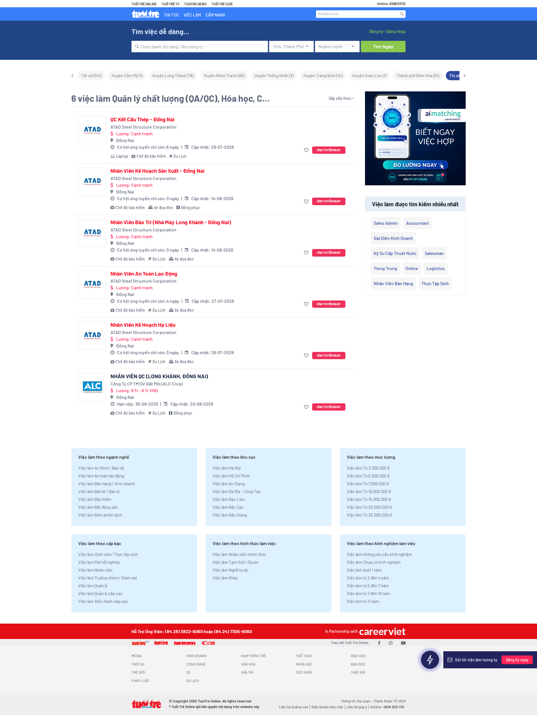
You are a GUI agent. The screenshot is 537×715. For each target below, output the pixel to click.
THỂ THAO (304, 656)
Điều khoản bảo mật (327, 707)
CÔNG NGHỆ (196, 664)
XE (188, 672)
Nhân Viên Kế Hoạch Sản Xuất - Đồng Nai (157, 171)
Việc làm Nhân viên (95, 569)
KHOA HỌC (304, 664)
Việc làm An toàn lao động (101, 475)
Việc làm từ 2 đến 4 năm (368, 577)
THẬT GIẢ (358, 672)
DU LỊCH (192, 680)
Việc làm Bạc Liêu (229, 499)
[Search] (402, 14)
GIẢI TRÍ (247, 672)
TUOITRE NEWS (195, 4)
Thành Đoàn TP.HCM (389, 701)
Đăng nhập (396, 31)
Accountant (417, 223)
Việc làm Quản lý (92, 585)
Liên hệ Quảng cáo (293, 707)
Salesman (434, 253)
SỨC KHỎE (304, 672)
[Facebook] (379, 642)
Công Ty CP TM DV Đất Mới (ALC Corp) (146, 383)
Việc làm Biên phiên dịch (100, 514)
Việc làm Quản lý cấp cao (100, 593)
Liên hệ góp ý (356, 707)
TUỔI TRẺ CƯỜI (221, 4)
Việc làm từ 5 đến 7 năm (368, 585)
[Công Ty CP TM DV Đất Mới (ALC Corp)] (92, 387)
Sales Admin (386, 223)
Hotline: (387, 707)
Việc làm (192, 14)
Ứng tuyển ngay (329, 150)
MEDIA (136, 656)
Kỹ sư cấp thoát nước (395, 253)
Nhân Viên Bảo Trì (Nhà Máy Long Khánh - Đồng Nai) (170, 222)
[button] (307, 150)
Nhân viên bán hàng (393, 283)
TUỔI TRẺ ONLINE (144, 4)
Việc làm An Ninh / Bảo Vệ (101, 467)
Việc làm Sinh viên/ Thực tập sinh (108, 554)
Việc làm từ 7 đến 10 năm (368, 593)
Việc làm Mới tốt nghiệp (99, 562)
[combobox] (199, 46)
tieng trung (385, 268)
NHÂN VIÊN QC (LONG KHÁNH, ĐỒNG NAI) (159, 376)
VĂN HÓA (248, 664)
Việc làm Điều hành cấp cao (103, 601)
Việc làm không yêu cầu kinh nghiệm (379, 554)
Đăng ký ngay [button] (517, 659)
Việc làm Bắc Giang (230, 514)
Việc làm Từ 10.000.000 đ (369, 491)
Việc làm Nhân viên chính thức (239, 554)
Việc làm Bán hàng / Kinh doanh (106, 483)
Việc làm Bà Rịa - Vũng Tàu (237, 491)
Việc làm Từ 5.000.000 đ (368, 475)
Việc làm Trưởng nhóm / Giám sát (107, 577)
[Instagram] (391, 642)
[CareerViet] (382, 631)
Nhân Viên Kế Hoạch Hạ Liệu (142, 325)
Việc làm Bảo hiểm (94, 499)
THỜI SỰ (137, 664)
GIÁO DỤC (358, 656)
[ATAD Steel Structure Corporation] (92, 130)
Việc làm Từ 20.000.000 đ (369, 507)
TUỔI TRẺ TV (170, 4)
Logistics (436, 268)
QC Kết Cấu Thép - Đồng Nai (142, 119)
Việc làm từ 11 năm (363, 601)
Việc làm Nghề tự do (230, 569)
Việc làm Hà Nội (227, 467)
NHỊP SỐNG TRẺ (253, 656)
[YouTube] (403, 642)
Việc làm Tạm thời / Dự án (235, 562)
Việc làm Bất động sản (98, 507)
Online (412, 268)
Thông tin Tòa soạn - (357, 701)
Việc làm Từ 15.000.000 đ (369, 499)
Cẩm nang (215, 14)
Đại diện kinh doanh (393, 238)
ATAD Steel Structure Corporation (143, 126)
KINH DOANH (196, 656)
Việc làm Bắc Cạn (228, 507)
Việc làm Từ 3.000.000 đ (368, 467)
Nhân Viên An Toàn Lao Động (143, 274)
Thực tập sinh (435, 283)
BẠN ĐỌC (358, 664)
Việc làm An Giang (229, 483)
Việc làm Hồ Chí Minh (231, 475)
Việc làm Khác (225, 577)
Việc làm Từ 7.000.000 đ (368, 483)
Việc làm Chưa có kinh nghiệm (374, 562)
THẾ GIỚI (138, 672)
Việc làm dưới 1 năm (364, 569)
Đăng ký (376, 31)
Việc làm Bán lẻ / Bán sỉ (98, 491)
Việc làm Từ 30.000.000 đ (369, 514)
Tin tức (171, 14)
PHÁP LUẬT (140, 680)
